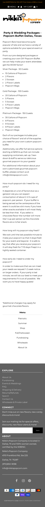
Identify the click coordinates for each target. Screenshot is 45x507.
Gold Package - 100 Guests (15, 91)
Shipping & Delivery (11, 390)
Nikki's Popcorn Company (30, 501)
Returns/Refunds (10, 393)
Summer (22, 323)
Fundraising (22, 338)
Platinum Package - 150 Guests (18, 113)
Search (5, 396)
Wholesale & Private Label (14, 402)
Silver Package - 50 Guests (15, 69)
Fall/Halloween (22, 333)
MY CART (31, 7)
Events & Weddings (11, 383)
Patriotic (22, 318)
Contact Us (7, 399)
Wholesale (22, 343)
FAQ (4, 387)
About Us (22, 347)
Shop (22, 328)
